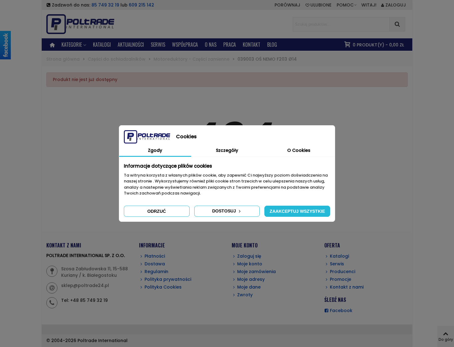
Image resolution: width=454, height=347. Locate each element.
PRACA (229, 44)
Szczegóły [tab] (227, 150)
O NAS (210, 44)
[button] (347, 5)
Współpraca (185, 44)
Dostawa (155, 264)
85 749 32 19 (105, 5)
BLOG (272, 44)
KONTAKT (251, 44)
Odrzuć (156, 211)
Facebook (341, 310)
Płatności (155, 256)
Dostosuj (224, 210)
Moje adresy (251, 279)
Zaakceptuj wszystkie (297, 211)
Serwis (337, 264)
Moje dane (249, 287)
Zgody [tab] (155, 150)
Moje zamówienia (256, 271)
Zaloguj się (249, 256)
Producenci (342, 271)
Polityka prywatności (168, 279)
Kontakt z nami (347, 287)
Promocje (340, 279)
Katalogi (102, 44)
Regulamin (156, 271)
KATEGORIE (71, 44)
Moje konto (249, 264)
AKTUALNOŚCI (131, 44)
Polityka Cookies (163, 287)
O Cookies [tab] (298, 150)
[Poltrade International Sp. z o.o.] (89, 24)
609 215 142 (141, 5)
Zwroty (245, 295)
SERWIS (158, 44)
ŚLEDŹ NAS (335, 299)
